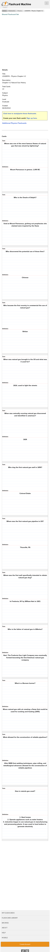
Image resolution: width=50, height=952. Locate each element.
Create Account (25, 944)
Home (4, 10)
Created (5, 106)
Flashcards (11, 10)
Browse (5, 923)
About (4, 928)
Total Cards (6, 86)
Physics (19, 10)
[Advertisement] (25, 42)
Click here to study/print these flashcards (19, 113)
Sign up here (32, 118)
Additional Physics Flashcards (14, 123)
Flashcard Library (10, 918)
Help (4, 933)
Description (6, 80)
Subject (5, 93)
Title (3, 74)
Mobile (5, 938)
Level (4, 99)
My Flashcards (8, 913)
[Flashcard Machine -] (16, 4)
